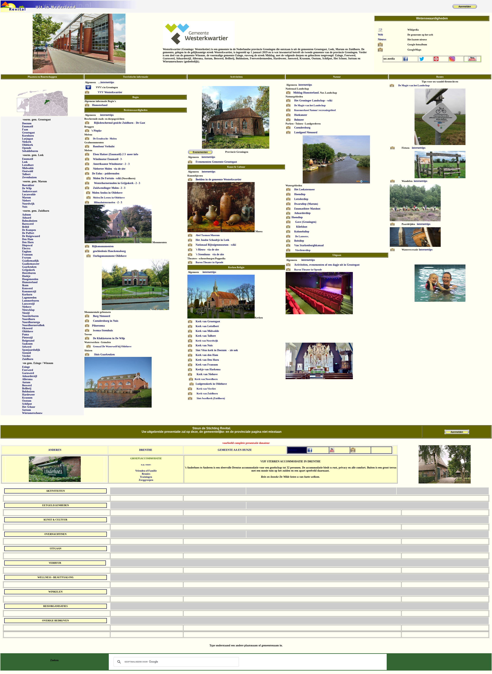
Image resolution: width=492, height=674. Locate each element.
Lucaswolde (29, 194)
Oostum (26, 400)
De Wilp (27, 188)
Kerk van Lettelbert (207, 326)
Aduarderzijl (29, 376)
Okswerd (27, 328)
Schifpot (27, 403)
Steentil (26, 353)
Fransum (27, 254)
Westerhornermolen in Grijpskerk (114, 183)
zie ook (233, 350)
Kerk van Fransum (207, 364)
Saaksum (27, 343)
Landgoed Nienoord (305, 132)
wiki (118, 178)
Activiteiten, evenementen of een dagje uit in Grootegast (327, 264)
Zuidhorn (27, 359)
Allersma (27, 379)
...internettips (106, 82)
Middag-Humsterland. (306, 92)
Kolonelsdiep (301, 231)
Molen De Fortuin (104, 178)
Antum (26, 382)
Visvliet (26, 356)
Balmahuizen (29, 220)
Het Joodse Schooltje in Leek (212, 240)
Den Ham (27, 239)
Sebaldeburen (30, 151)
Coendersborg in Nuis (105, 320)
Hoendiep (299, 194)
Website (292, 450)
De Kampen (29, 230)
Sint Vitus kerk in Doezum (211, 350)
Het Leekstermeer (304, 189)
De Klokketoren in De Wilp (109, 338)
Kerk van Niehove (207, 374)
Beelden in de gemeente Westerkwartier (218, 179)
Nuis (24, 206)
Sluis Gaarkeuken (104, 354)
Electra (26, 248)
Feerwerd (27, 370)
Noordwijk (28, 203)
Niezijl (26, 313)
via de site (119, 168)
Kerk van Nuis (204, 345)
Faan (25, 129)
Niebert (26, 200)
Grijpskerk (28, 270)
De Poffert (28, 233)
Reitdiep (299, 240)
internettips (107, 115)
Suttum (26, 410)
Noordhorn (28, 319)
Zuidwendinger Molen (106, 188)
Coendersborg (302, 127)
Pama (25, 334)
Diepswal (27, 245)
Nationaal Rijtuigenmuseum (212, 244)
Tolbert (26, 174)
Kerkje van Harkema (208, 369)
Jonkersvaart (29, 191)
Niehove (26, 306)
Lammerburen (30, 300)
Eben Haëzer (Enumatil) (107, 154)
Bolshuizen (28, 391)
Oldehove (27, 331)
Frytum (26, 257)
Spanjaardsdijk (31, 349)
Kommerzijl (29, 291)
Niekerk (26, 141)
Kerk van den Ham (207, 355)
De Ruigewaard (31, 236)
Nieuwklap (28, 309)
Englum (26, 251)
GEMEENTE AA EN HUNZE (235, 450)
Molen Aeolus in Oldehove (107, 192)
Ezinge (26, 367)
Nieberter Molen (102, 168)
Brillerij (26, 388)
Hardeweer (28, 394)
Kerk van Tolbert (206, 335)
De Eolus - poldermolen (105, 173)
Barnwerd (28, 223)
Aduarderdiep (302, 213)
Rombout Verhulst (104, 146)
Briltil (25, 226)
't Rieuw (201, 249)
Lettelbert (28, 165)
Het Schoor (28, 406)
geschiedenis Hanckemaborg (109, 251)
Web (380, 34)
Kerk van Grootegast (208, 321)
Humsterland (29, 282)
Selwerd (26, 346)
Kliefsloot (301, 226)
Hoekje (26, 276)
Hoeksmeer (300, 115)
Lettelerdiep (301, 199)
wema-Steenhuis (103, 330)
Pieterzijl (27, 337)
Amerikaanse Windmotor (108, 163)
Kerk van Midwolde (207, 331)
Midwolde (28, 168)
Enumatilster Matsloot (307, 208)
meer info (132, 154)
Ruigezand (28, 340)
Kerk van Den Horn (207, 359)
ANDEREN (54, 450)
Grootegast (28, 132)
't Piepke (96, 130)
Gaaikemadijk (30, 260)
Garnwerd (28, 373)
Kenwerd (27, 288)
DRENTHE (145, 450)
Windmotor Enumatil (105, 159)
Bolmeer (299, 119)
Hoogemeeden (30, 279)
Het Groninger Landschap (309, 100)
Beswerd (27, 385)
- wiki (329, 100)
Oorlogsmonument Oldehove (109, 256)
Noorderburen (30, 316)
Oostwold (27, 171)
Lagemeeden (29, 297)
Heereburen (29, 273)
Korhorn (27, 294)
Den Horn (28, 242)
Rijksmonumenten (103, 246)
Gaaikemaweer (30, 263)
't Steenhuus (203, 254)
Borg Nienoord (101, 316)
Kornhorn (28, 135)
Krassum (27, 397)
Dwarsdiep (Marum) (306, 203)
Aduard (26, 217)
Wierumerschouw (32, 413)
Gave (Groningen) (305, 222)
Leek (25, 162)
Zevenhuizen (29, 177)
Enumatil (27, 126)
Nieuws (382, 39)
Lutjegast (27, 138)
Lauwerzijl (28, 303)
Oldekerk (27, 144)
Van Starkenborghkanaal (309, 245)
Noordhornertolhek (33, 325)
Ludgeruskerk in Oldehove (211, 383)
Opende (26, 148)
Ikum (25, 285)
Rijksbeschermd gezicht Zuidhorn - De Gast (119, 122)
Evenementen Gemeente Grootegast (216, 161)
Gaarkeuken (29, 266)
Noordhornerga (31, 322)
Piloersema (98, 325)
